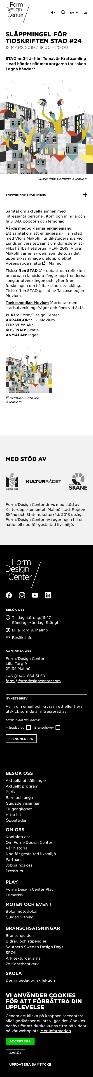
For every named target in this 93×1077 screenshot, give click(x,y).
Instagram (22, 595)
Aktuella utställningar (26, 780)
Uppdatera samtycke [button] (30, 1064)
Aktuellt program (22, 786)
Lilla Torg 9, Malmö (30, 630)
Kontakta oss (18, 836)
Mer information (55, 1030)
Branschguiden (20, 935)
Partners (13, 859)
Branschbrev (44, 727)
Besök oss (19, 773)
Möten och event (29, 904)
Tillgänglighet (19, 808)
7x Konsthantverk (22, 963)
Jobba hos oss (19, 865)
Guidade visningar (23, 803)
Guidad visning (20, 917)
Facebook (9, 595)
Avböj (15, 1053)
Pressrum (14, 870)
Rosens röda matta (23, 263)
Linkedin (48, 595)
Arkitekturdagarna (23, 958)
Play (12, 881)
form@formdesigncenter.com (33, 680)
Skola (14, 973)
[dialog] (46, 1030)
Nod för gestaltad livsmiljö (31, 853)
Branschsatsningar (33, 928)
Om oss (15, 829)
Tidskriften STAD (22, 270)
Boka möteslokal (21, 911)
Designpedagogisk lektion (30, 980)
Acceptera (20, 1041)
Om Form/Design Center (29, 842)
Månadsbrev (15, 727)
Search (63, 12)
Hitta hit (13, 814)
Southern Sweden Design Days (34, 946)
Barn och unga (19, 797)
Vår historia (17, 848)
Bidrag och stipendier (26, 941)
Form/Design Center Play (30, 889)
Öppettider (16, 820)
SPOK (11, 952)
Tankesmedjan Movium (27, 302)
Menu (85, 12)
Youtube (35, 595)
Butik (11, 791)
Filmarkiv (14, 894)
